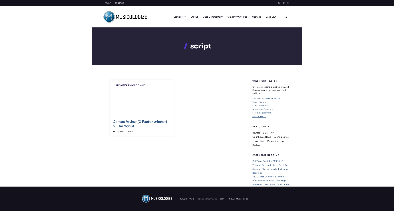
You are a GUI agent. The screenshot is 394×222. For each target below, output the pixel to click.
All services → (259, 117)
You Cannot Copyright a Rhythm (268, 176)
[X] (284, 3)
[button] (285, 17)
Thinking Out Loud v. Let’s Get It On (270, 165)
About (108, 3)
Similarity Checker (237, 16)
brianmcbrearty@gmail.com (211, 199)
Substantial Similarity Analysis (132, 85)
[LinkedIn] (288, 3)
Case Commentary (213, 16)
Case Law (271, 16)
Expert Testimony (260, 105)
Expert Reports (259, 102)
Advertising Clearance (262, 109)
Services (178, 16)
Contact (119, 3)
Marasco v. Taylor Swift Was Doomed (270, 184)
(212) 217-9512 (187, 199)
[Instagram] (279, 3)
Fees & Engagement (261, 113)
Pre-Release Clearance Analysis (266, 98)
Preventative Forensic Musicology (269, 180)
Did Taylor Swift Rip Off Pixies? (267, 161)
